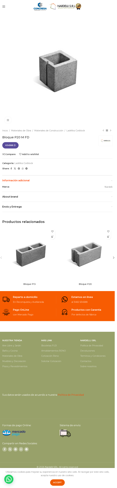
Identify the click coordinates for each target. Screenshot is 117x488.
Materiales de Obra (21, 130)
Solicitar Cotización (51, 361)
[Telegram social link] (26, 169)
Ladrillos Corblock (75, 130)
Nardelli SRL (51, 467)
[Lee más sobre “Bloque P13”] (52, 236)
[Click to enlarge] (8, 120)
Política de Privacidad (91, 345)
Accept (57, 482)
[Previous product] (103, 130)
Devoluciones (87, 350)
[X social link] (15, 169)
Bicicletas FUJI (49, 345)
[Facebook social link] (11, 169)
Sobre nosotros (88, 366)
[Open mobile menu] (4, 6)
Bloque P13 (29, 284)
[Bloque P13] (29, 254)
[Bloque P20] (85, 254)
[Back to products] (107, 130)
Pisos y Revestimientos (14, 366)
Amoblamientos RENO (53, 350)
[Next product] (110, 130)
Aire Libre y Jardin (11, 345)
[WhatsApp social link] (23, 169)
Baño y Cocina (10, 350)
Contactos (85, 361)
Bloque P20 (85, 284)
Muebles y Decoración (14, 361)
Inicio (5, 130)
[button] (114, 258)
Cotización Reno (50, 356)
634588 (9, 145)
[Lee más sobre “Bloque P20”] (108, 236)
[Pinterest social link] (19, 169)
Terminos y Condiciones (92, 356)
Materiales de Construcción (48, 130)
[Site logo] (57, 6)
